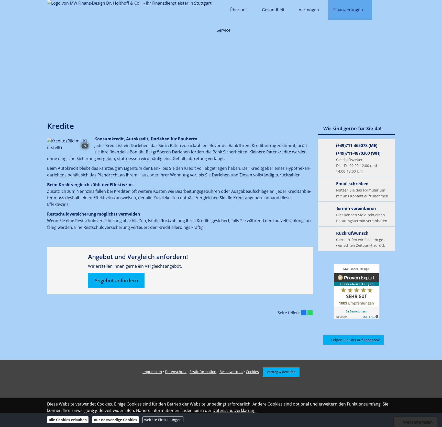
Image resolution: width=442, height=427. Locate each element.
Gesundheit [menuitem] (273, 10)
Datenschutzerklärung (234, 410)
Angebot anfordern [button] (116, 280)
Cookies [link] (252, 371)
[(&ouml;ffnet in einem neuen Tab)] (356, 291)
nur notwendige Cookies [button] (115, 419)
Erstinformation (203, 371)
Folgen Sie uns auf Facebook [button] (355, 340)
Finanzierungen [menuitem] (348, 10)
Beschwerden (231, 371)
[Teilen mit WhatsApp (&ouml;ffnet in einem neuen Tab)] (310, 312)
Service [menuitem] (223, 30)
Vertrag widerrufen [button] (281, 371)
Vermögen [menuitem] (309, 10)
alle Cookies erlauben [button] (68, 419)
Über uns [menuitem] (239, 10)
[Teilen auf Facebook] (303, 312)
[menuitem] (218, 10)
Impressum (152, 371)
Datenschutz (175, 371)
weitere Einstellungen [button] (163, 419)
